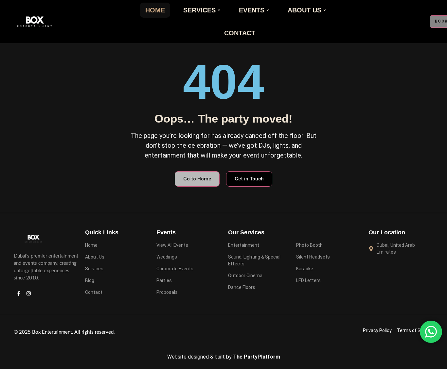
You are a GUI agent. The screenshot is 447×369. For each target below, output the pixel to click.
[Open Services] (219, 10)
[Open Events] (267, 10)
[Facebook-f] (19, 293)
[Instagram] (28, 293)
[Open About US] (324, 10)
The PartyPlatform (256, 357)
